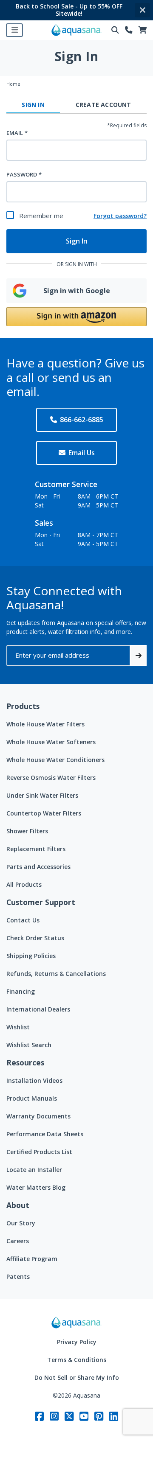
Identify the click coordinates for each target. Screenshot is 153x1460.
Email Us (81, 452)
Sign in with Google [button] (76, 290)
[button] (76, 316)
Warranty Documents (38, 1116)
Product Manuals (31, 1098)
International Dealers (38, 1009)
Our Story (20, 1223)
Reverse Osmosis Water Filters (51, 777)
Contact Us (23, 920)
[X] (69, 1416)
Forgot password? (120, 216)
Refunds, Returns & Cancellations (56, 974)
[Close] (142, 10)
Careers (17, 1241)
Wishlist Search (28, 1045)
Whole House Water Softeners (51, 742)
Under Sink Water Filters (42, 795)
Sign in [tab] (33, 105)
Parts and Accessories (38, 867)
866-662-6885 (81, 419)
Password (21, 174)
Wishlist (18, 1027)
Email (14, 133)
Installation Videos (34, 1080)
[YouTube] (83, 1416)
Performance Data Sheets (44, 1134)
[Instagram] (54, 1416)
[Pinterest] (98, 1416)
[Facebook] (39, 1416)
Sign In (77, 241)
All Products (24, 884)
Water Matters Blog (35, 1187)
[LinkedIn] (113, 1416)
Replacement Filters (35, 849)
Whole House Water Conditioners (55, 760)
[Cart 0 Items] (143, 30)
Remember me (41, 215)
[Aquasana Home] (76, 1322)
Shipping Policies (31, 956)
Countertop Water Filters (43, 813)
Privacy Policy (76, 1342)
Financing (20, 991)
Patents (18, 1276)
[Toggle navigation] (14, 30)
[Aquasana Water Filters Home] (76, 30)
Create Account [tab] (103, 105)
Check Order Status (35, 938)
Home (13, 84)
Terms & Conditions (76, 1360)
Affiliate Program (31, 1259)
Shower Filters (27, 831)
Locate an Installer (34, 1170)
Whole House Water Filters (45, 724)
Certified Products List (39, 1152)
